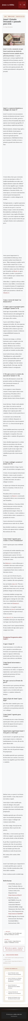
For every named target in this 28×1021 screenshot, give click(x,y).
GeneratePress (14, 1016)
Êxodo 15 (15, 496)
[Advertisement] (14, 88)
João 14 (14, 584)
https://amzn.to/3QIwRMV (15, 913)
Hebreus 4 (8, 563)
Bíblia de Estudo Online (12, 954)
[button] (20, 4)
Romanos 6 (16, 603)
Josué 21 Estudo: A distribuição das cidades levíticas (14, 986)
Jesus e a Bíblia (8, 5)
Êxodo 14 (16, 271)
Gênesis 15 (6, 293)
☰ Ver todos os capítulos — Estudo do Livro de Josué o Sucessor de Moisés (14, 948)
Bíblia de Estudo (11, 16)
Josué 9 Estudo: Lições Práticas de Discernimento (14, 973)
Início (5, 16)
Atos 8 (13, 609)
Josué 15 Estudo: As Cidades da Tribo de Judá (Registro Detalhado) (14, 980)
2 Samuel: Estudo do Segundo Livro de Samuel (14, 992)
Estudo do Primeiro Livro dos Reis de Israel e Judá (14, 998)
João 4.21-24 (9, 617)
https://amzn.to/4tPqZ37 (15, 895)
